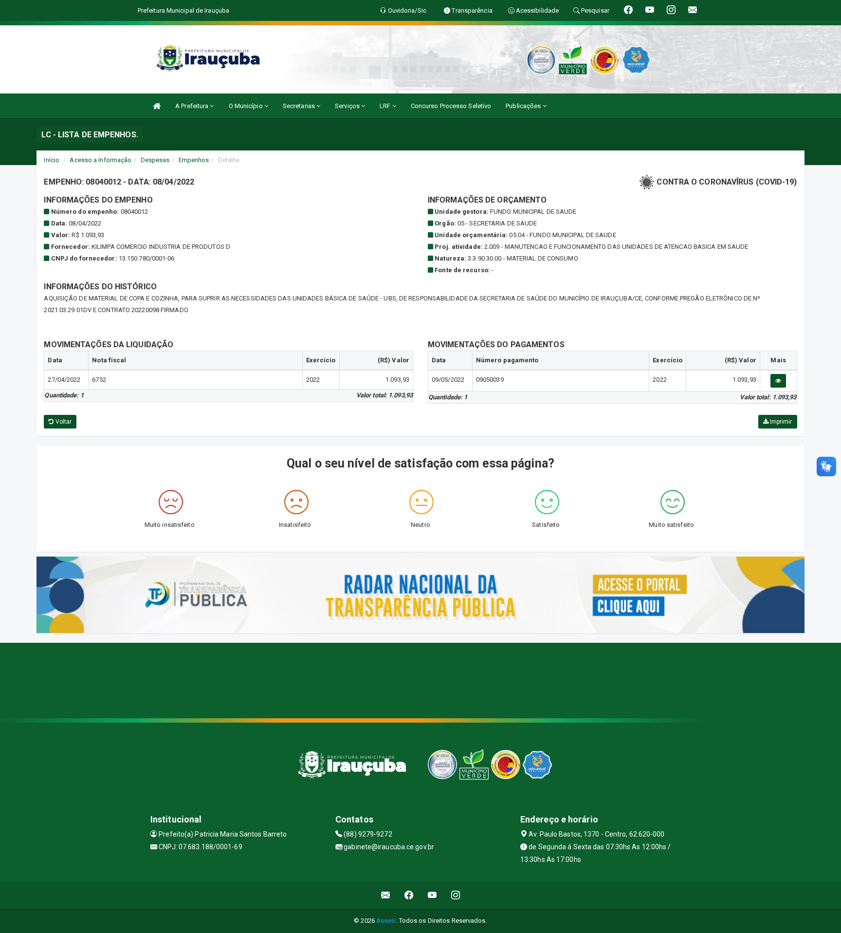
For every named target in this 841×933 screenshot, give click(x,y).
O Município (246, 106)
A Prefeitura (192, 106)
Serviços (348, 106)
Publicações (524, 106)
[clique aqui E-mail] (385, 895)
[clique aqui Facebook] (409, 895)
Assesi (386, 920)
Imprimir (780, 421)
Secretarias (299, 106)
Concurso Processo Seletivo (451, 106)
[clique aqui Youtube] (432, 895)
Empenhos (194, 160)
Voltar (63, 421)
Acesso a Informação (100, 160)
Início (51, 160)
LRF (386, 106)
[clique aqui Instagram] (455, 895)
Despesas (155, 160)
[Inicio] (156, 105)
